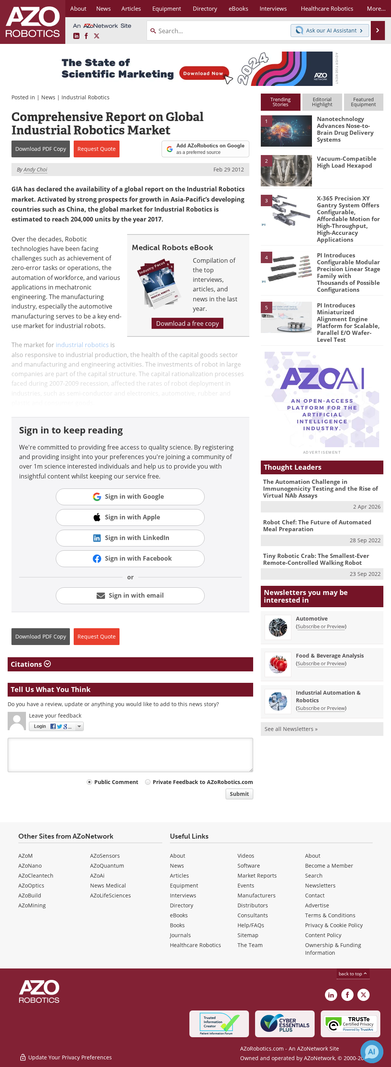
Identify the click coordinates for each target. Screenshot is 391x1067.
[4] (286, 266)
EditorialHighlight (322, 102)
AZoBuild (29, 895)
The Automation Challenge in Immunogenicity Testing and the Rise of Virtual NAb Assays (320, 488)
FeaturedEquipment (363, 102)
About (177, 855)
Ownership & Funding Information (333, 948)
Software (249, 865)
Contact (315, 895)
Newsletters (320, 885)
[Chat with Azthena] (371, 1051)
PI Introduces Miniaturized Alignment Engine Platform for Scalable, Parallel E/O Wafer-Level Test (348, 322)
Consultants (253, 915)
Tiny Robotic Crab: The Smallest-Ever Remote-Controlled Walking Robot (316, 559)
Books (177, 925)
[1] (286, 130)
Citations (27, 664)
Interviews (183, 895)
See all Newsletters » (291, 728)
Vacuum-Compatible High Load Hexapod (346, 162)
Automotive (312, 618)
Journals (180, 935)
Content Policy (323, 935)
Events (246, 885)
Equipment (184, 885)
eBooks (179, 915)
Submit (239, 793)
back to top (351, 973)
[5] (286, 316)
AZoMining (32, 905)
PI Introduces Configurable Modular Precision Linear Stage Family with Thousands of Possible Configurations (348, 272)
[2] (286, 170)
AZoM (25, 855)
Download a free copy (187, 323)
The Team (250, 945)
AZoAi (97, 875)
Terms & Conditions (330, 915)
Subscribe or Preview (321, 626)
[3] (286, 209)
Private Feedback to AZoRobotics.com (203, 782)
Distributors (253, 905)
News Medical (108, 885)
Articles (179, 875)
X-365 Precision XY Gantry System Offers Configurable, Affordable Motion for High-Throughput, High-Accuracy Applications (348, 218)
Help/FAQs (251, 925)
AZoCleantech (35, 875)
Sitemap (248, 935)
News (48, 97)
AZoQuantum (107, 865)
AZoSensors (105, 855)
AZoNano (30, 865)
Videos (246, 855)
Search (314, 875)
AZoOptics (31, 885)
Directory (181, 905)
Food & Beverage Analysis (330, 655)
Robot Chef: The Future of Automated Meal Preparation (317, 525)
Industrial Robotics (85, 97)
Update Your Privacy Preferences (69, 1057)
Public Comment (116, 782)
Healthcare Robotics (195, 945)
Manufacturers (257, 895)
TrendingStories (280, 102)
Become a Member (329, 865)
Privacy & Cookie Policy (334, 925)
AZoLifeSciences (110, 895)
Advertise (317, 905)
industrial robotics (82, 345)
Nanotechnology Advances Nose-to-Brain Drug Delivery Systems (345, 129)
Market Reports (257, 875)
